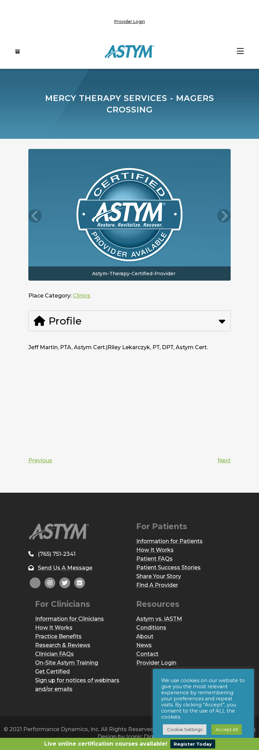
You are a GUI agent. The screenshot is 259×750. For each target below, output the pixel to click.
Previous (40, 460)
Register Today (193, 744)
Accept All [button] (226, 729)
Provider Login (129, 21)
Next (224, 460)
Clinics (81, 295)
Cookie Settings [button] (184, 729)
